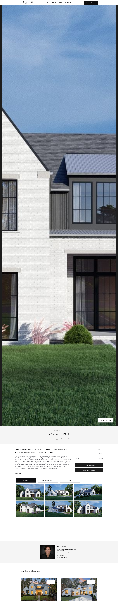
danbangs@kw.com (63, 557)
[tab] (26, 480)
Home (47, 2)
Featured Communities (65, 2)
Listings (53, 2)
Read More (18, 473)
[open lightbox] (59, 215)
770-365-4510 (62, 555)
